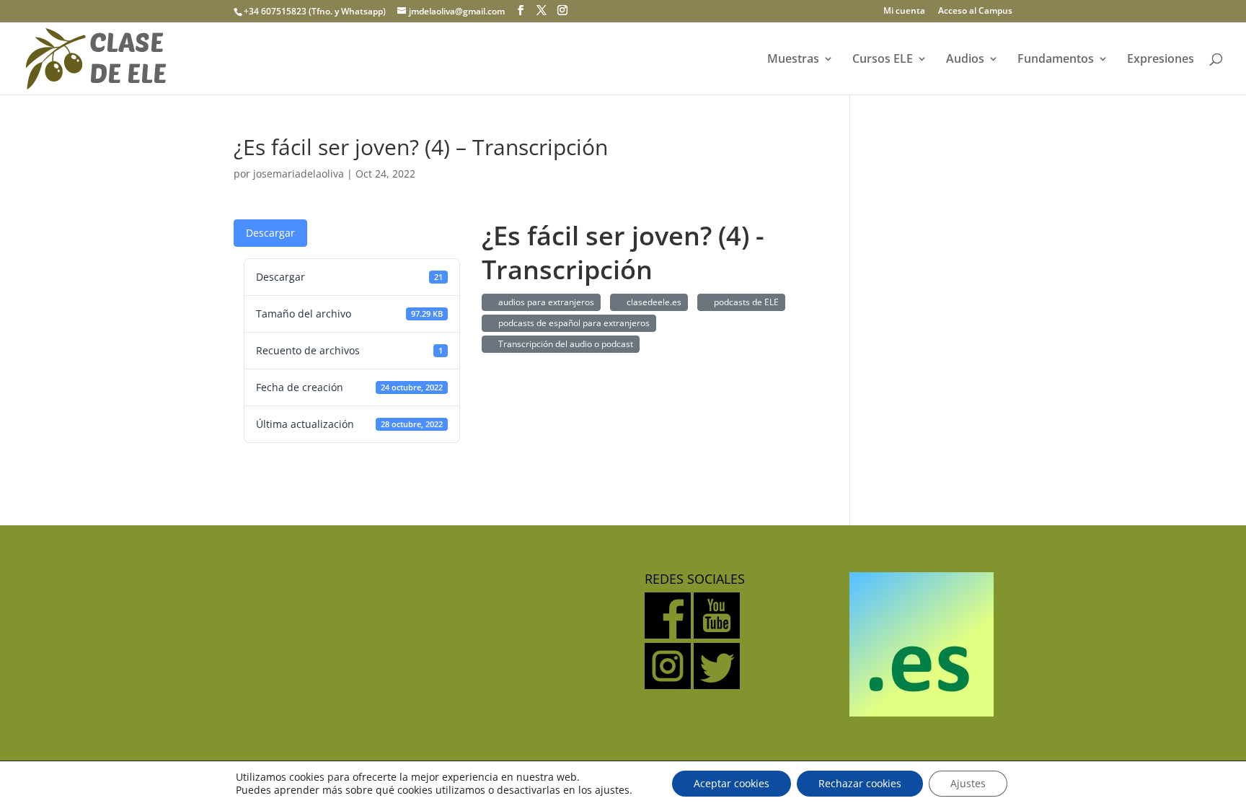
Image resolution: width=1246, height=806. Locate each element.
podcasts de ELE (744, 302)
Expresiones (1160, 59)
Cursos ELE (882, 59)
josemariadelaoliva (298, 173)
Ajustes (968, 783)
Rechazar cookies (859, 783)
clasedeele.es (651, 302)
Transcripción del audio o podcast (563, 344)
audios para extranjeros (544, 302)
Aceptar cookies (731, 783)
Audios (965, 59)
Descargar (270, 233)
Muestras (793, 59)
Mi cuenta (904, 11)
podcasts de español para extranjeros (572, 323)
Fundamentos (1055, 59)
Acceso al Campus (975, 11)
